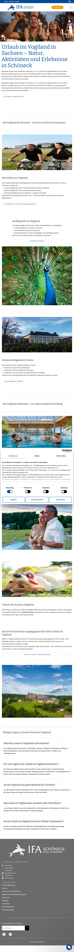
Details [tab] (37, 456)
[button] (69, 1)
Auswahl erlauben (37, 500)
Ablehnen (13, 500)
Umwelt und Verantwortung (11, 891)
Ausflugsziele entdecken (37, 241)
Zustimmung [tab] (13, 456)
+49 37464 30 (8, 875)
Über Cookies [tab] (61, 456)
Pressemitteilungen (8, 885)
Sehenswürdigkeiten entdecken (13, 381)
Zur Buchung (57, 7)
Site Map (5, 900)
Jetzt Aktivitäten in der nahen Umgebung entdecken (20, 204)
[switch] (28, 491)
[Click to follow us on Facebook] (10, 934)
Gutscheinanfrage (8, 910)
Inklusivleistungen (8, 907)
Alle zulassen (60, 500)
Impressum (5, 897)
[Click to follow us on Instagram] (3, 934)
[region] (70, 8)
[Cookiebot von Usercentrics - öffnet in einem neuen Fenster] (63, 450)
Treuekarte (5, 903)
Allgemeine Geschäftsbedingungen (14, 894)
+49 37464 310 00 (9, 878)
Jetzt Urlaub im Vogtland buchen (14, 96)
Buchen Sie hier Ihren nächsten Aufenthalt (37, 655)
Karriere (4, 888)
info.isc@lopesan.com (10, 873)
